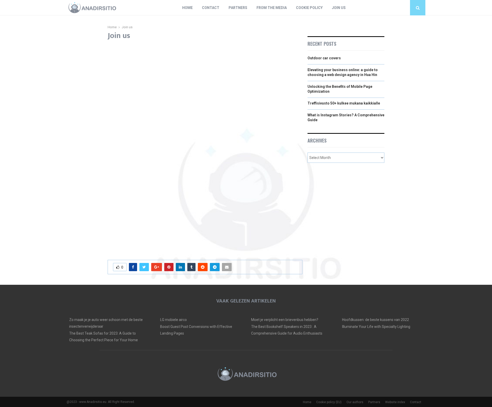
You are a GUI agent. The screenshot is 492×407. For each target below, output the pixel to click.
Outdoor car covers (324, 58)
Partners (238, 8)
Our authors (354, 402)
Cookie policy (309, 8)
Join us (339, 8)
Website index (395, 402)
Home (187, 8)
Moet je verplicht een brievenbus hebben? (284, 320)
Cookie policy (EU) (329, 402)
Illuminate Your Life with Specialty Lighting (376, 327)
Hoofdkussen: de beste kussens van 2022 (375, 320)
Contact (210, 8)
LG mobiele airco (173, 320)
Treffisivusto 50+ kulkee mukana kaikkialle (344, 103)
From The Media (272, 8)
